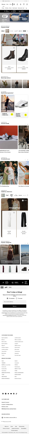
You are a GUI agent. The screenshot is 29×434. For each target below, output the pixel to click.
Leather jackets (5, 349)
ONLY (3, 360)
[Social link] (3, 393)
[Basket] (27, 4)
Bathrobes (4, 353)
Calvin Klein (4, 370)
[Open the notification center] (20, 4)
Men (7, 4)
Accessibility (23, 428)
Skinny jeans (4, 341)
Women (3, 4)
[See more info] (5, 35)
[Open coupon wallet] (14, 4)
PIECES (16, 364)
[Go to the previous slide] (23, 19)
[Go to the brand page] (14, 17)
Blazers (3, 339)
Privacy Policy (4, 312)
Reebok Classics (18, 378)
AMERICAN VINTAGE (6, 372)
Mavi (16, 376)
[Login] (17, 4)
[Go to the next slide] (25, 19)
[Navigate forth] (23, 8)
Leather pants (18, 337)
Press (12, 426)
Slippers (3, 345)
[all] (14, 31)
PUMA (16, 370)
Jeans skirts (4, 351)
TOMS (3, 374)
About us (6, 426)
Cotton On (4, 366)
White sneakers (18, 339)
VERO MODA (4, 376)
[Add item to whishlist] (14, 48)
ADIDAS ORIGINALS (6, 378)
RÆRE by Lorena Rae (6, 364)
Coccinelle (17, 362)
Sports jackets (5, 337)
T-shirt (3, 355)
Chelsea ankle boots (19, 341)
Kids (11, 4)
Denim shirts (17, 347)
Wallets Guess (18, 345)
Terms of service (6, 428)
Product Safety (14, 430)
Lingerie (16, 343)
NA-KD (16, 360)
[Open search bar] (26, 8)
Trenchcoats (17, 351)
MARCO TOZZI (18, 368)
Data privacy (21, 426)
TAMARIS (3, 362)
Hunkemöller (4, 368)
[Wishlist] (24, 4)
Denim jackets (4, 343)
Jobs (16, 426)
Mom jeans (17, 349)
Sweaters (17, 353)
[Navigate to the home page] (9, 388)
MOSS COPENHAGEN (19, 372)
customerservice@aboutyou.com (9, 315)
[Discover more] (14, 40)
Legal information (15, 428)
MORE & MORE (18, 374)
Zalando (22, 432)
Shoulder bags (18, 355)
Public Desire (17, 366)
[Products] (10, 268)
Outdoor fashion (5, 347)
